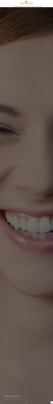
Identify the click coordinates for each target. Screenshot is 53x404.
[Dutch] (38, 6)
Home (13, 6)
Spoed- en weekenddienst (27, 6)
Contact (36, 6)
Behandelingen (16, 6)
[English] (40, 6)
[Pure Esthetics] (26, 3)
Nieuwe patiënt (21, 6)
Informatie (32, 6)
